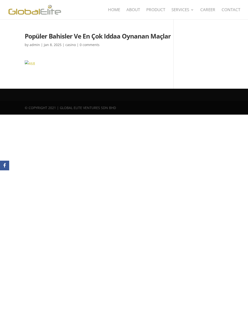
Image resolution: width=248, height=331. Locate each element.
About (133, 10)
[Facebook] (4, 165)
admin (35, 44)
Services (180, 10)
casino (70, 44)
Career (207, 10)
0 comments (90, 44)
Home (114, 10)
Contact (231, 10)
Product (155, 10)
